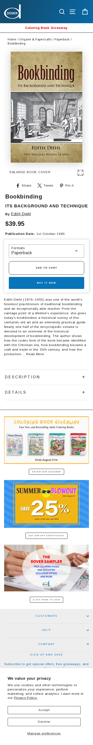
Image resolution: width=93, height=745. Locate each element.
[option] (46, 28)
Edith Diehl (21, 214)
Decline (44, 721)
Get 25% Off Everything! (46, 536)
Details (15, 392)
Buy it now (46, 282)
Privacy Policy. (25, 698)
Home (12, 39)
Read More (35, 354)
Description (22, 377)
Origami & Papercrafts (35, 39)
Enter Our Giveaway (46, 472)
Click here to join (46, 600)
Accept (44, 710)
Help (46, 630)
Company (46, 644)
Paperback (62, 39)
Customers (46, 615)
